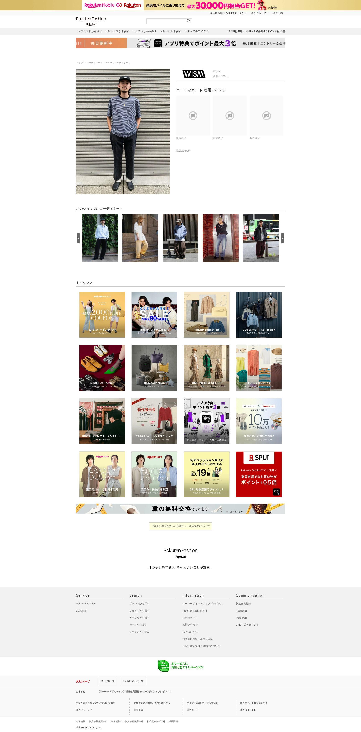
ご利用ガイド (190, 617)
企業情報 (80, 721)
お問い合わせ (190, 624)
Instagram (241, 617)
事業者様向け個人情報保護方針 (127, 721)
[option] (100, 238)
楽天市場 (278, 12)
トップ (80, 62)
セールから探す (138, 624)
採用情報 (173, 721)
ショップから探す (139, 610)
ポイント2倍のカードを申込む (202, 702)
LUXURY (81, 610)
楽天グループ (258, 12)
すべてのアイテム (139, 631)
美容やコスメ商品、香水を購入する (152, 702)
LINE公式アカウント (247, 624)
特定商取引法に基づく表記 (198, 638)
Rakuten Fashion (108, 21)
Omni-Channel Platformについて (201, 645)
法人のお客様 (190, 631)
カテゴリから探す (139, 617)
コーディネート (94, 62)
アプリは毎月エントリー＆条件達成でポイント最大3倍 (256, 31)
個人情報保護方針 (98, 721)
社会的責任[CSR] (156, 721)
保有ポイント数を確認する (254, 702)
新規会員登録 (243, 603)
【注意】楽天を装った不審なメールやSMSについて (180, 526)
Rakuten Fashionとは (195, 610)
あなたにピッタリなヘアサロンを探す (95, 702)
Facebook (242, 610)
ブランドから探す (139, 603)
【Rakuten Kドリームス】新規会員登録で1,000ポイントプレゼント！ (135, 691)
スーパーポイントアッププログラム (203, 603)
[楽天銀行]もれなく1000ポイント (228, 12)
